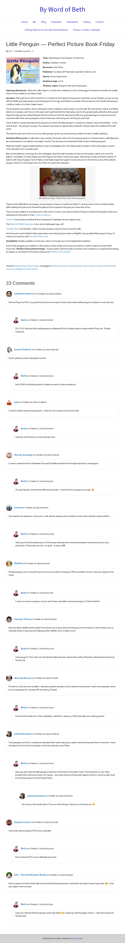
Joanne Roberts (22, 350)
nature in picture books (92, 266)
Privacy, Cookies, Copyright (86, 30)
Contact (100, 22)
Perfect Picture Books (61, 252)
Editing (86, 22)
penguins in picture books (27, 269)
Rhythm (18, 563)
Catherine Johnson (24, 294)
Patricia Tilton (22, 619)
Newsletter (72, 22)
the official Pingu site (38, 236)
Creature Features (43, 215)
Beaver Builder (76, 938)
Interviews (56, 22)
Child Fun (10, 219)
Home (24, 22)
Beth (23, 320)
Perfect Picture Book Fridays (27, 266)
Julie (16, 402)
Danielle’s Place (13, 229)
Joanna (18, 508)
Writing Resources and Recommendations (46, 30)
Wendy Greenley (23, 455)
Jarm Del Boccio (23, 678)
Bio (34, 22)
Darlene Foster (22, 822)
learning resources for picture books (65, 266)
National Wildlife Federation (22, 224)
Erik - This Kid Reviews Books (30, 875)
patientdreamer (23, 734)
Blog (43, 22)
